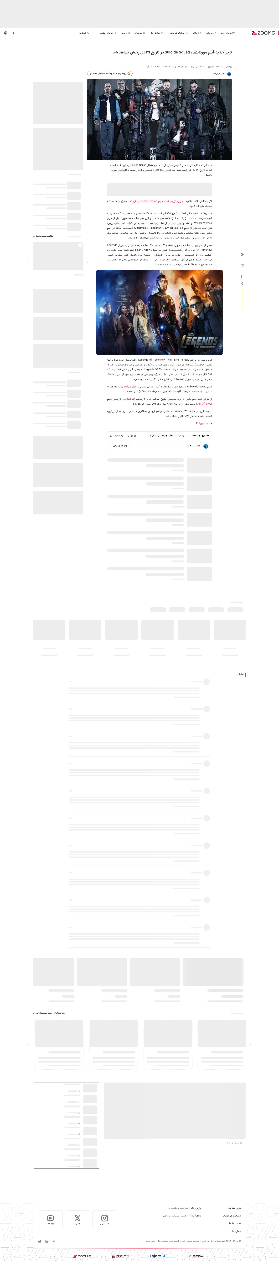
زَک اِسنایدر (129, 399)
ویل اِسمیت (200, 392)
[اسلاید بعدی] (29, 262)
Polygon (200, 424)
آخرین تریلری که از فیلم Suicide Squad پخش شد (156, 201)
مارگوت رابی (125, 387)
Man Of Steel (204, 404)
